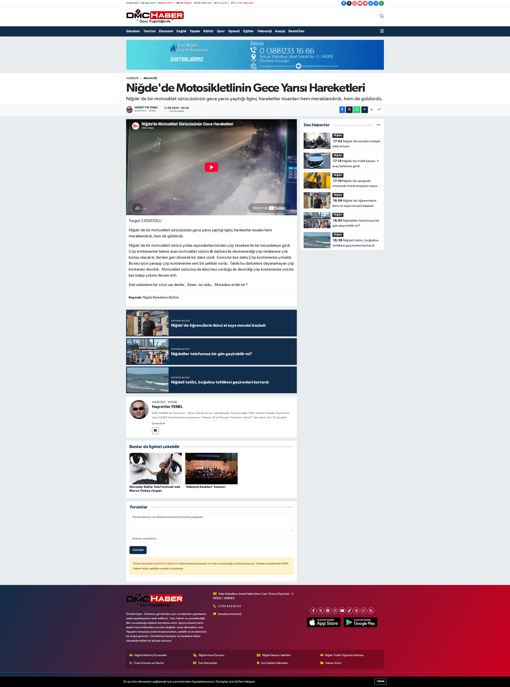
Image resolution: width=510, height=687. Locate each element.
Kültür (208, 31)
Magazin (150, 78)
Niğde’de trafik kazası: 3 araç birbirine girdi (355, 163)
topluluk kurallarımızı (165, 563)
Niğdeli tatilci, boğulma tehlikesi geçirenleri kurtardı (355, 243)
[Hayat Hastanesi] (255, 54)
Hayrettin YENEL (167, 407)
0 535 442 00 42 (229, 606)
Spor (221, 31)
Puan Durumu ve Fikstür (149, 662)
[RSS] (371, 610)
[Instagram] (335, 610)
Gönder (138, 550)
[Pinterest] (328, 610)
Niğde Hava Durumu (211, 655)
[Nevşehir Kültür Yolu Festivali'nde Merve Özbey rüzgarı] (155, 468)
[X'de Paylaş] (349, 109)
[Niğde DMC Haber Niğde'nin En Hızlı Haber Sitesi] (155, 16)
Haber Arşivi (333, 662)
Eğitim (248, 31)
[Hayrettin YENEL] (139, 409)
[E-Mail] (155, 431)
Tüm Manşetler (207, 662)
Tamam (380, 681)
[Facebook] (313, 610)
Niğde (338, 135)
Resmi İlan (296, 31)
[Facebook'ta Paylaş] (342, 109)
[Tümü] (379, 125)
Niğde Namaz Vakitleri (276, 655)
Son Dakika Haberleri (274, 662)
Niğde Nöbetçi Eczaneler (150, 655)
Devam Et (157, 424)
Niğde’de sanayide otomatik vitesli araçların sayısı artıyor (354, 184)
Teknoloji (264, 31)
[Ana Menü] (382, 31)
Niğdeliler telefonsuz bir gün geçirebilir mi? (355, 223)
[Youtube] (342, 610)
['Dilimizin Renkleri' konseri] (211, 468)
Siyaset (234, 31)
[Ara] (382, 16)
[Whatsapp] (363, 610)
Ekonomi (166, 31)
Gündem (133, 31)
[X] (320, 610)
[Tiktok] (349, 610)
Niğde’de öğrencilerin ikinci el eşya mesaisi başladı (354, 203)
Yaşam (195, 31)
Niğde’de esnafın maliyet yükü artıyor (356, 144)
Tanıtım (149, 31)
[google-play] (360, 622)
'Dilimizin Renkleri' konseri (205, 486)
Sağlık (181, 31)
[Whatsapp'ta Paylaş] (356, 109)
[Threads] (356, 610)
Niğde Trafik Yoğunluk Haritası (344, 655)
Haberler (132, 78)
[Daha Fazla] (364, 109)
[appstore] (323, 622)
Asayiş (280, 31)
